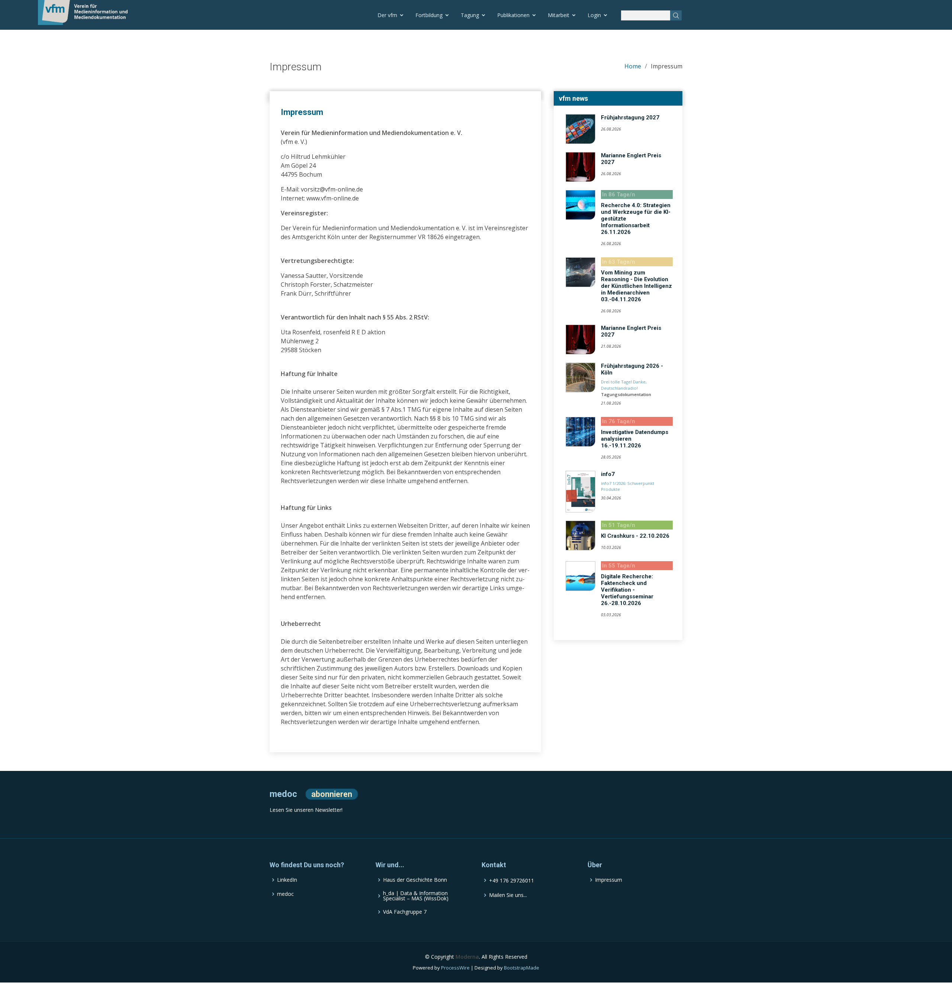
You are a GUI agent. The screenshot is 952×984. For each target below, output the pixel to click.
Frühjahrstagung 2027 (630, 117)
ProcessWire (455, 967)
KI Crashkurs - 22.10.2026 (635, 536)
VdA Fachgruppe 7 (405, 911)
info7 (608, 474)
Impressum (608, 879)
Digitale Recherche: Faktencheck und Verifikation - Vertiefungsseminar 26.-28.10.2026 (627, 590)
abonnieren (331, 794)
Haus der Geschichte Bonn (415, 879)
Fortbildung (429, 15)
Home (632, 66)
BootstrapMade (521, 967)
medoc (285, 894)
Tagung (470, 15)
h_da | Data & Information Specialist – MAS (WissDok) (415, 896)
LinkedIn (287, 879)
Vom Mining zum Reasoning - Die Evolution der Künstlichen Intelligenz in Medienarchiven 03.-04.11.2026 (636, 286)
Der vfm (387, 15)
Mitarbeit (558, 15)
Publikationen (513, 15)
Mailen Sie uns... (508, 895)
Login (594, 15)
